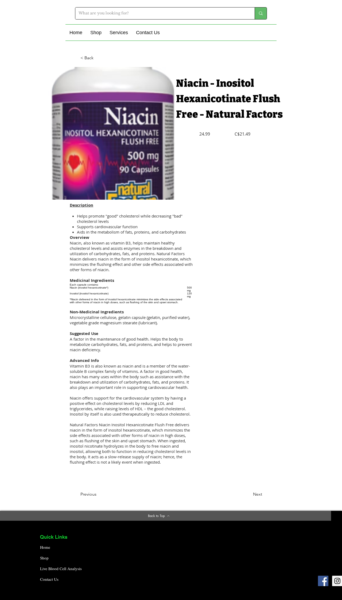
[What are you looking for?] (261, 13)
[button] (96, 33)
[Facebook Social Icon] (323, 581)
